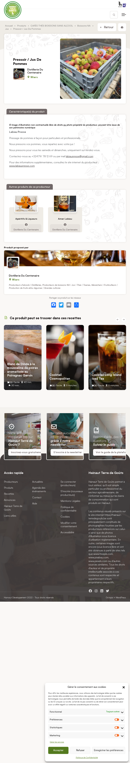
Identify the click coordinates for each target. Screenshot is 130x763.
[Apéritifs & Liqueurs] (26, 203)
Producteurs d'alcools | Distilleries (25, 284)
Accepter (58, 750)
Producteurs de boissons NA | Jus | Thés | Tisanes (66, 284)
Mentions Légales (70, 500)
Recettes (9, 493)
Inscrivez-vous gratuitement (27, 452)
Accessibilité (67, 532)
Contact (36, 497)
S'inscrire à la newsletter (67, 452)
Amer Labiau (65, 219)
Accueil (9, 25)
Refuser (80, 750)
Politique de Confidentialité (87, 757)
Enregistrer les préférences (108, 750)
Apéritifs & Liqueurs (26, 219)
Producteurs (11, 481)
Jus (7, 28)
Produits (21, 25)
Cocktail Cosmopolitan (59, 376)
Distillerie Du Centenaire (35, 71)
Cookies (65, 516)
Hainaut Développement (15, 597)
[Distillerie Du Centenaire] (65, 258)
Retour (108, 27)
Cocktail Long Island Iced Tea (106, 376)
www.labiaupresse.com (22, 165)
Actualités (37, 481)
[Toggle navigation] (124, 15)
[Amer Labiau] (65, 203)
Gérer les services (57, 742)
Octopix (109, 597)
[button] (123, 686)
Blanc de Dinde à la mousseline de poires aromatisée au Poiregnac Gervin (22, 369)
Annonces (9, 500)
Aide (34, 503)
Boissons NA (84, 25)
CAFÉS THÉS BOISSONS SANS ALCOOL (52, 25)
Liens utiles (10, 515)
